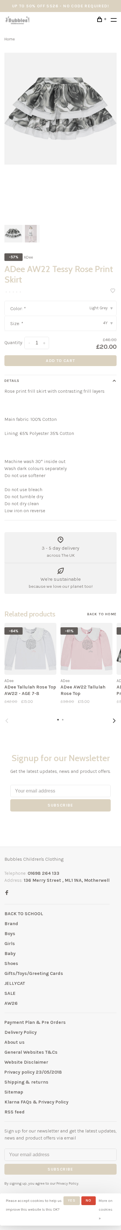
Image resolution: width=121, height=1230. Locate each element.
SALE (10, 993)
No (88, 1200)
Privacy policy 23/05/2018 (33, 1072)
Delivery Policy (20, 1032)
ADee (28, 257)
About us (14, 1042)
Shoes (11, 963)
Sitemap (13, 1092)
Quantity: (13, 342)
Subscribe (60, 805)
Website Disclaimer (26, 1062)
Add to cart (60, 360)
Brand (11, 923)
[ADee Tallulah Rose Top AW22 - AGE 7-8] (30, 649)
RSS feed (14, 1112)
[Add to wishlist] (112, 291)
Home (9, 39)
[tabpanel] (60, 109)
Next (114, 721)
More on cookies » (105, 1209)
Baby (10, 953)
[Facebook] (6, 893)
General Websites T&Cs (31, 1052)
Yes (71, 1200)
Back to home (102, 614)
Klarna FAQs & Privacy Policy (36, 1102)
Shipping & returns (26, 1082)
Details (11, 381)
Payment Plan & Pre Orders (35, 1022)
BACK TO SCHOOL (23, 913)
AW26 (11, 1003)
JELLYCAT (14, 983)
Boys (9, 933)
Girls (9, 943)
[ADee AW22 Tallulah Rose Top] (86, 649)
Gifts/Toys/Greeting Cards (33, 973)
